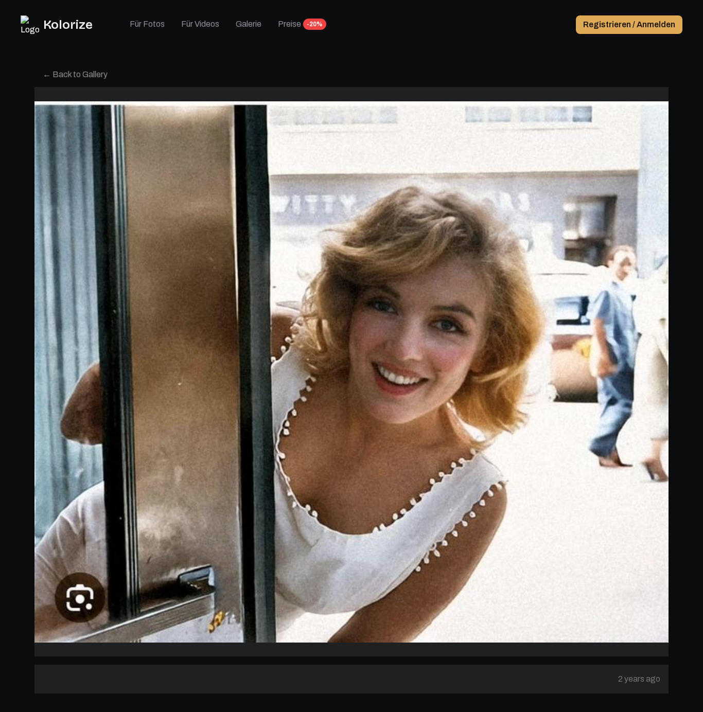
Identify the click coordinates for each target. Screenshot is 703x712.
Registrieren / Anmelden (629, 24)
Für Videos (200, 24)
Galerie (248, 24)
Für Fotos (147, 24)
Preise (289, 24)
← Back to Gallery (75, 74)
